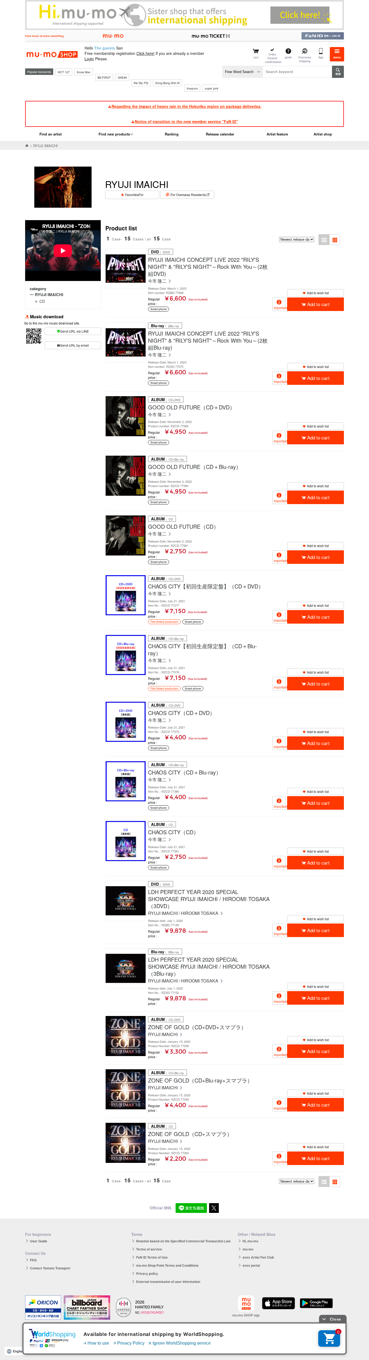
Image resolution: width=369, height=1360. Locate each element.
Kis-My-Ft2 (141, 83)
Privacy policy (147, 1273)
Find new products (114, 134)
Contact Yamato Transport (50, 1268)
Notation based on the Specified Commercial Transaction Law (183, 1241)
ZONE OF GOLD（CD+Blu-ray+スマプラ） (200, 1080)
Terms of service (149, 1249)
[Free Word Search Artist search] (242, 72)
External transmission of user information (168, 1281)
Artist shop (323, 134)
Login (89, 58)
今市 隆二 (157, 281)
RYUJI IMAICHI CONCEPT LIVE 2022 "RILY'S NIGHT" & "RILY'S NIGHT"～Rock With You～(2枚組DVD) (208, 266)
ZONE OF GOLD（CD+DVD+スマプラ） (197, 1027)
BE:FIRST (104, 77)
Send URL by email (74, 345)
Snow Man (83, 72)
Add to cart (318, 304)
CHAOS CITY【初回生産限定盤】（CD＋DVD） (206, 586)
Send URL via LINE (74, 331)
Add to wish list (318, 292)
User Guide (38, 1241)
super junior (212, 88)
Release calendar (220, 134)
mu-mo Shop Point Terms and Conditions (167, 1265)
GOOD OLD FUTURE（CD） (183, 526)
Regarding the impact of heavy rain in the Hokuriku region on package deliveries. (186, 106)
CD (42, 301)
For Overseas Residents (188, 194)
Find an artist (50, 134)
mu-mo (248, 1249)
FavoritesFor (134, 194)
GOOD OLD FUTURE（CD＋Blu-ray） (194, 466)
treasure (192, 88)
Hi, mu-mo (250, 1241)
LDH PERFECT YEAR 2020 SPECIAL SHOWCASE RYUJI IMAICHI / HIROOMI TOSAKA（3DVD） (209, 898)
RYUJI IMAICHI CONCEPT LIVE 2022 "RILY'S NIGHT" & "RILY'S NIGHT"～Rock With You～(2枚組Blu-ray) (208, 340)
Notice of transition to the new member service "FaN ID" (186, 121)
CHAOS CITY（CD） (173, 832)
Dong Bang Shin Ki (167, 83)
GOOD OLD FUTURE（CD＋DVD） (191, 407)
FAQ (33, 1260)
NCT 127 (64, 72)
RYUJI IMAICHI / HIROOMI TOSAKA (183, 913)
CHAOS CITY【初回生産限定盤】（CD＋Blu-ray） (202, 650)
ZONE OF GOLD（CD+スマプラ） (190, 1133)
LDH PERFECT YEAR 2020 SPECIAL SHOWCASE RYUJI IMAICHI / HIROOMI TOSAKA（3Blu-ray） (209, 966)
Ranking (172, 134)
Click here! (145, 53)
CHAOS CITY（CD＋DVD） (181, 712)
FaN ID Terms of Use (152, 1257)
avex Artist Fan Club (258, 1257)
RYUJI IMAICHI (49, 294)
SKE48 (122, 77)
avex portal (251, 1265)
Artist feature (277, 134)
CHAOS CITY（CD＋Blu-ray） (184, 772)
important (280, 307)
